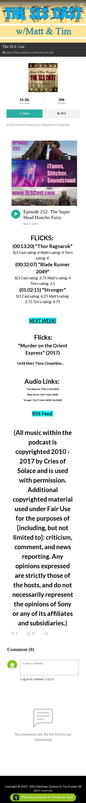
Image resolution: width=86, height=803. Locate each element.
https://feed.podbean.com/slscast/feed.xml (29, 52)
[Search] (73, 6)
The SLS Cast (13, 46)
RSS (63, 113)
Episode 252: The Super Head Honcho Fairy (46, 214)
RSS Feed (42, 413)
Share (26, 113)
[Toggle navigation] (81, 5)
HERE (56, 389)
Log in (49, 679)
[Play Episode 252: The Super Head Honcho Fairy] (15, 214)
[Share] (46, 633)
